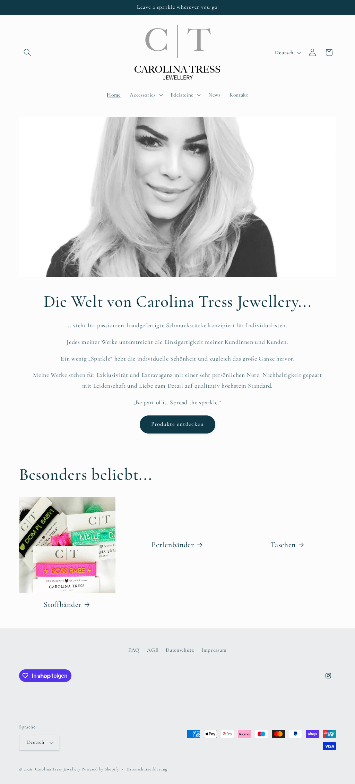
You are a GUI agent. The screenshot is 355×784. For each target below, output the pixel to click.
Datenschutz (180, 650)
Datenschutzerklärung (147, 769)
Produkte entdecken (177, 424)
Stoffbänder (62, 604)
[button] (27, 52)
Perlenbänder (172, 544)
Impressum (214, 650)
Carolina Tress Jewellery (57, 769)
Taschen (283, 544)
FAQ (134, 650)
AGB (152, 650)
